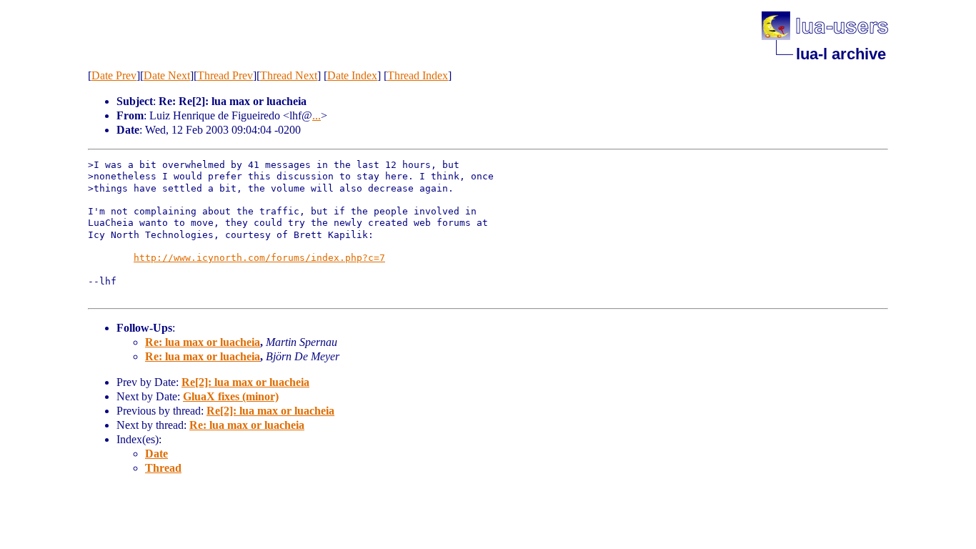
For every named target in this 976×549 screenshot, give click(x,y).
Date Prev (113, 75)
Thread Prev (225, 75)
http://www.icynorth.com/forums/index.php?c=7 (259, 257)
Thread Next (288, 75)
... (316, 115)
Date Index (352, 75)
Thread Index (417, 75)
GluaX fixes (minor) (231, 396)
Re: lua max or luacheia (202, 342)
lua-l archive (841, 54)
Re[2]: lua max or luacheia (245, 382)
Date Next (167, 75)
